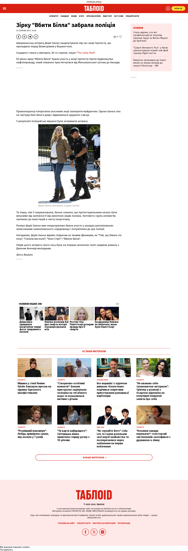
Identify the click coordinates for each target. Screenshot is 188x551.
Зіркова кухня (93, 16)
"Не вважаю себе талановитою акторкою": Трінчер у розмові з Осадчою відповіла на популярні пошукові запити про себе (152, 391)
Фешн (74, 16)
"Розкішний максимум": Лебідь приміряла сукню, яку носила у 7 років (33, 434)
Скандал (64, 16)
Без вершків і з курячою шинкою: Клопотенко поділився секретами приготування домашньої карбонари (113, 389)
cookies (26, 547)
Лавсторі (107, 16)
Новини (138, 27)
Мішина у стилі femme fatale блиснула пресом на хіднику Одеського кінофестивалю (34, 388)
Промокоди (124, 523)
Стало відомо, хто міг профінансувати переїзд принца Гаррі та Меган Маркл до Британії (150, 36)
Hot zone (118, 16)
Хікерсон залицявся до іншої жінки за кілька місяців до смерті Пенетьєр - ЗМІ (149, 63)
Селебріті (53, 16)
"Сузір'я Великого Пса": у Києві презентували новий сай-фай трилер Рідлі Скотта (150, 50)
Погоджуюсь (6, 549)
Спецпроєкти (132, 16)
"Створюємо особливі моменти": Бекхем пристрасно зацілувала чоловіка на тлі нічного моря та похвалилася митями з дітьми (72, 391)
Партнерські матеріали (104, 523)
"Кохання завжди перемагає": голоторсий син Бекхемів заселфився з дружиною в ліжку (153, 435)
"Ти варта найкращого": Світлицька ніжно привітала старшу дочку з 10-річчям (73, 435)
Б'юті (81, 16)
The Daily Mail (85, 52)
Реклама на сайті (66, 523)
